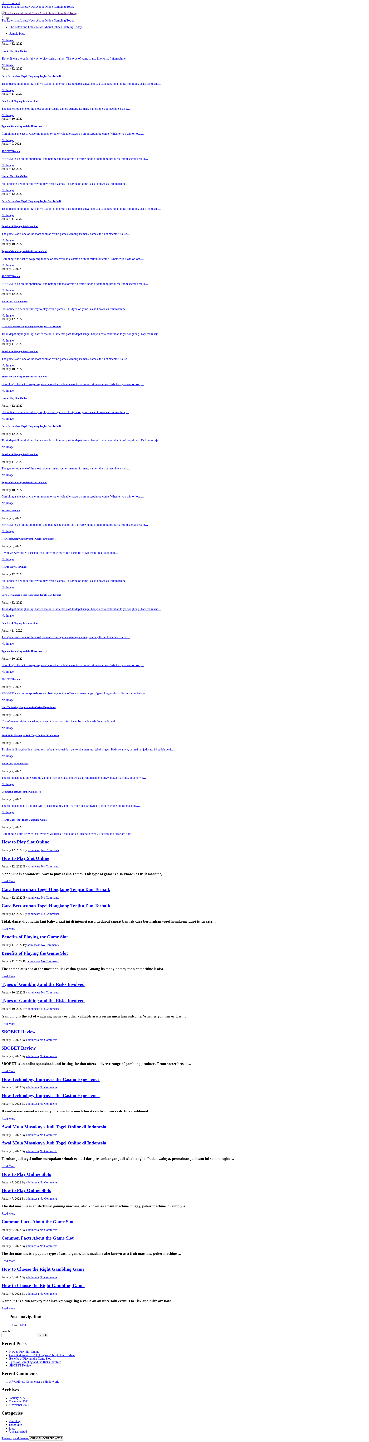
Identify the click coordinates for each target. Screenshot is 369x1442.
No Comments (50, 850)
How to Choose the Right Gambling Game (24, 819)
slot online (15, 1424)
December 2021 (19, 1401)
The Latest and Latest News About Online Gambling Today (38, 6)
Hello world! (52, 1381)
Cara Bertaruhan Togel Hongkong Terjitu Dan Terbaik (31, 76)
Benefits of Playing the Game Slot (20, 101)
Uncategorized (18, 1431)
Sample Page (17, 33)
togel (12, 1428)
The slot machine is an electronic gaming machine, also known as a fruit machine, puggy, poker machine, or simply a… (74, 777)
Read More (8, 881)
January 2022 (17, 1398)
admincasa (34, 850)
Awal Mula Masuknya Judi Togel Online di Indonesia (30, 735)
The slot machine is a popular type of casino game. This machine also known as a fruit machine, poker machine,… (71, 805)
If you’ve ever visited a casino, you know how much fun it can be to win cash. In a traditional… (60, 552)
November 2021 (19, 1404)
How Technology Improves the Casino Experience (29, 538)
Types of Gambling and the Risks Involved (24, 126)
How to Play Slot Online (14, 51)
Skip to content (11, 3)
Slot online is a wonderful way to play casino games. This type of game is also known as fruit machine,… (65, 58)
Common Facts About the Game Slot (21, 791)
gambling (15, 1421)
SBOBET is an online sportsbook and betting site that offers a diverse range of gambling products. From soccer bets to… (75, 158)
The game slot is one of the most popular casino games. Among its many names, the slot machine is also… (66, 108)
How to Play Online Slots (15, 763)
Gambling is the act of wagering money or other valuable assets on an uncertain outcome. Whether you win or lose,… (73, 133)
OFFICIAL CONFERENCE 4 (46, 1438)
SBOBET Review (11, 151)
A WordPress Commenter (24, 1381)
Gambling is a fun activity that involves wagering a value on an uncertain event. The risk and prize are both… (68, 833)
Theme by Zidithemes (15, 1438)
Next (23, 1324)
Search (6, 1331)
